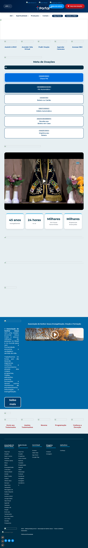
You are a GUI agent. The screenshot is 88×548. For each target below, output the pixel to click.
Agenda (20, 467)
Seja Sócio (7, 485)
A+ (3, 537)
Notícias (6, 458)
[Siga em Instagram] (9, 540)
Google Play (35, 457)
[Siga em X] (12, 540)
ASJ (11, 16)
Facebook (21, 476)
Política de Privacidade (27, 534)
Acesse (34, 450)
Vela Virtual (7, 500)
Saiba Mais (35, 452)
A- (3, 545)
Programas (21, 456)
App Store (35, 455)
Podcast (20, 474)
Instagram (21, 478)
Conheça (62, 450)
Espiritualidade (21, 16)
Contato (45, 16)
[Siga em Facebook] (5, 540)
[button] (44, 29)
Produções (35, 16)
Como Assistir (22, 458)
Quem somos (8, 456)
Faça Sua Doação (76, 6)
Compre (48, 451)
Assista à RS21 (8, 496)
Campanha (7, 487)
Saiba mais (12, 402)
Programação (22, 465)
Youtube (20, 463)
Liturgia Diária (8, 498)
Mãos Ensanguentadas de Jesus (8, 467)
